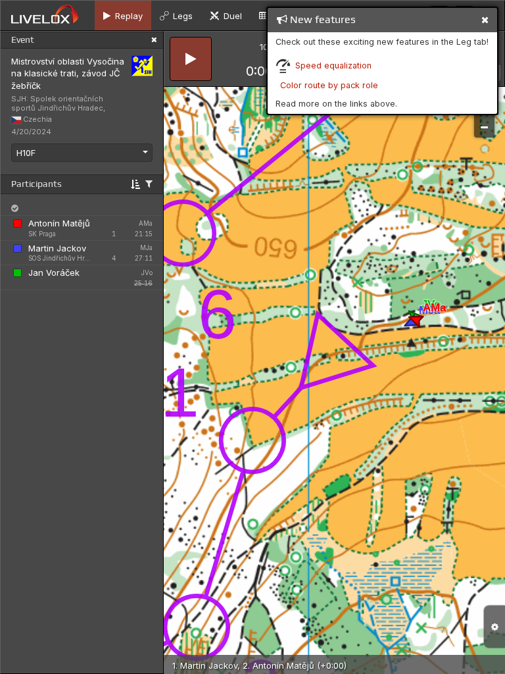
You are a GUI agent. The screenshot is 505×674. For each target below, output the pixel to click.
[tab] (123, 15)
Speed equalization (333, 65)
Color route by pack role (329, 85)
